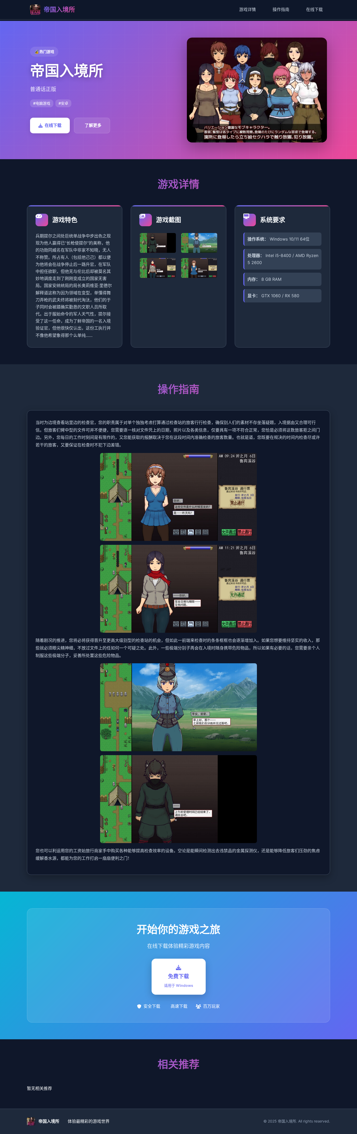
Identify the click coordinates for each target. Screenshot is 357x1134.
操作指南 (281, 9)
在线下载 (314, 9)
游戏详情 (247, 9)
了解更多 (93, 125)
